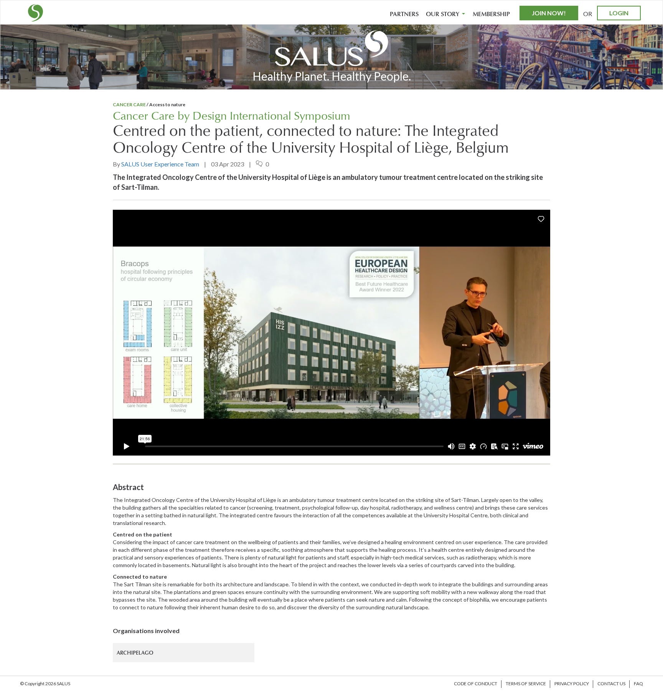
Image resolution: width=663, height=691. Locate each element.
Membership (491, 14)
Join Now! (549, 12)
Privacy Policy (571, 683)
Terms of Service (526, 683)
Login (618, 12)
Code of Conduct (475, 683)
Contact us (611, 683)
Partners (404, 14)
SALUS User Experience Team (160, 164)
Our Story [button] (443, 14)
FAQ (638, 683)
